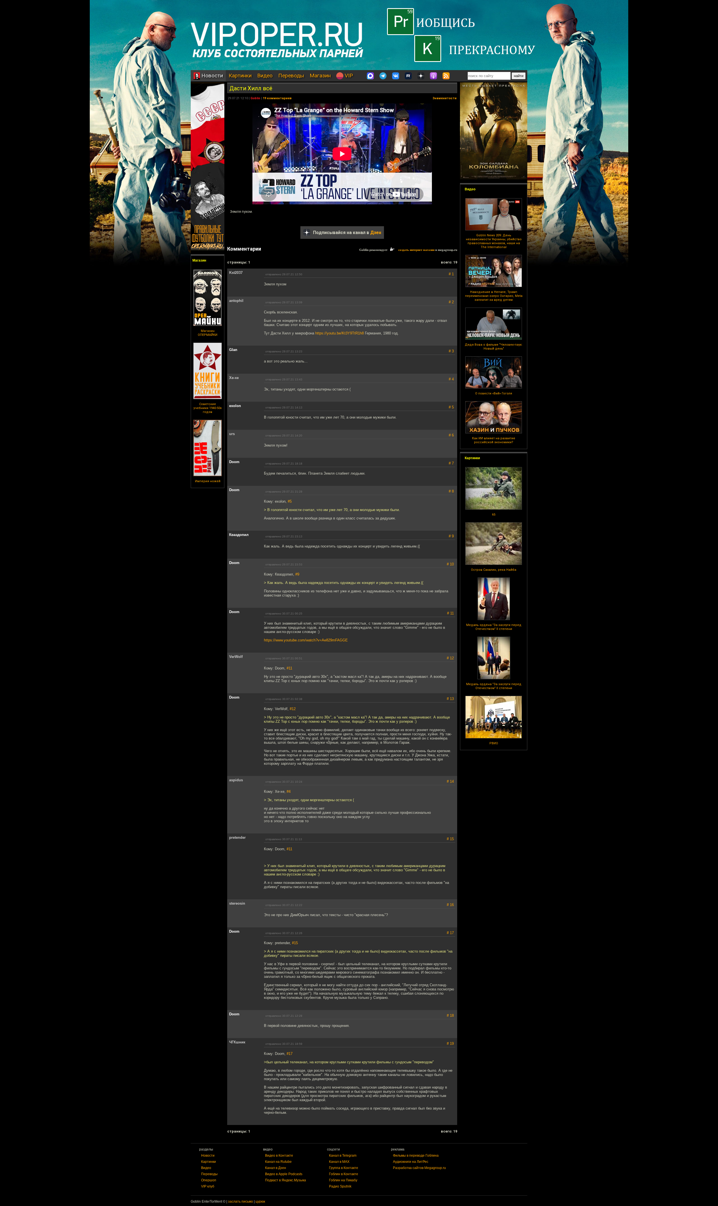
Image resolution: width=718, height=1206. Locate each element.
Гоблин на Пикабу (343, 1180)
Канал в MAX (339, 1162)
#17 (290, 1054)
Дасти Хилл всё (250, 88)
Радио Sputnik (340, 1186)
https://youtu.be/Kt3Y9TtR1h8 (339, 333)
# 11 (450, 613)
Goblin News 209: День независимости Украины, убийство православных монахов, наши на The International (494, 241)
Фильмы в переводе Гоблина (416, 1156)
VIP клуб (207, 1186)
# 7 (451, 463)
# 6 (451, 435)
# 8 (451, 491)
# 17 (450, 933)
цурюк (260, 1201)
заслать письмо (240, 1201)
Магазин (320, 75)
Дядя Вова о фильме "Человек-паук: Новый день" (494, 346)
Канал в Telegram (342, 1156)
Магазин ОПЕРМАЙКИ (207, 333)
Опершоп (208, 1180)
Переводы (291, 75)
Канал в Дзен (275, 1168)
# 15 (450, 839)
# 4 (451, 379)
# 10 (450, 564)
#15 (295, 943)
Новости (211, 75)
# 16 (450, 905)
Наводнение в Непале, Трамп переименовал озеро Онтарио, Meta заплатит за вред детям (494, 296)
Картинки (240, 75)
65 (493, 514)
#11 (289, 668)
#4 (289, 791)
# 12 (450, 658)
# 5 (451, 407)
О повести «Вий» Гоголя (493, 393)
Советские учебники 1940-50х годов (208, 408)
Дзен (375, 232)
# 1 (451, 274)
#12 (293, 709)
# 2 (451, 302)
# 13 (450, 699)
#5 (290, 501)
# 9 (451, 536)
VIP (348, 75)
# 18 (450, 1015)
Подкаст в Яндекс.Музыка (285, 1180)
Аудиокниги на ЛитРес (410, 1162)
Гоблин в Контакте (343, 1174)
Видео (265, 75)
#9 (297, 574)
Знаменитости (444, 98)
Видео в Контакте (279, 1156)
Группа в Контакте (343, 1168)
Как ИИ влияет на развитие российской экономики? (493, 440)
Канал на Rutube (278, 1162)
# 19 (450, 1043)
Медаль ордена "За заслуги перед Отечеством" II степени (493, 627)
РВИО (493, 743)
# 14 (450, 781)
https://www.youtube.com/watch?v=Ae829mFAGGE (306, 640)
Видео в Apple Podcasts (283, 1174)
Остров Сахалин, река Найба (493, 570)
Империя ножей (207, 481)
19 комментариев (277, 98)
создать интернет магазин (416, 249)
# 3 (451, 351)
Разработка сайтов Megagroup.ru (419, 1168)
